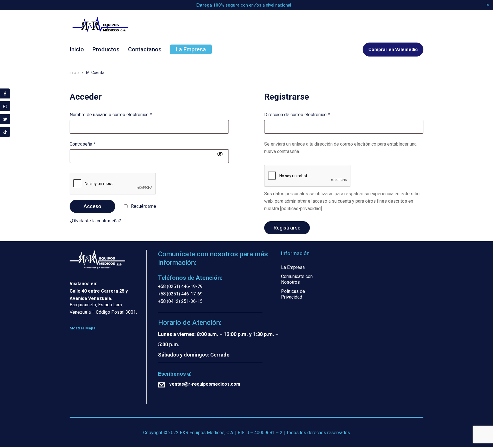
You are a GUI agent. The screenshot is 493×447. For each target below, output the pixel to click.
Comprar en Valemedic (393, 49)
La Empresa (293, 267)
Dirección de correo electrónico (297, 114)
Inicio (74, 72)
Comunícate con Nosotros (297, 279)
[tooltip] (5, 93)
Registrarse (287, 228)
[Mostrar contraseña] (220, 154)
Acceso (92, 206)
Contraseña (82, 144)
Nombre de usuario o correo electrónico (111, 114)
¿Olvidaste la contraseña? (95, 221)
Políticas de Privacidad (293, 294)
